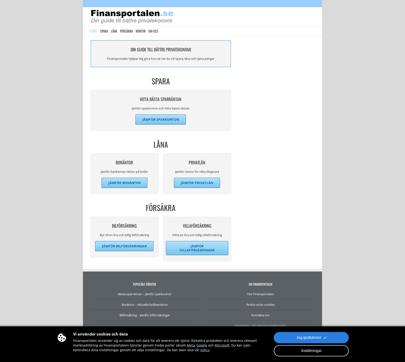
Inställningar (311, 351)
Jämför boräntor (124, 183)
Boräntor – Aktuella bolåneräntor (145, 304)
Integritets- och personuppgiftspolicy (260, 326)
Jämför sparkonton (160, 119)
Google (201, 345)
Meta (191, 345)
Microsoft (222, 345)
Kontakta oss (260, 315)
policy (205, 350)
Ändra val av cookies (260, 304)
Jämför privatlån (197, 183)
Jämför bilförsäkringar (124, 246)
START (93, 31)
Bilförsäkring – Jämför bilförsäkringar (145, 315)
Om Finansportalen (260, 294)
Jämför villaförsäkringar (197, 248)
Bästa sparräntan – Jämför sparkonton (144, 294)
